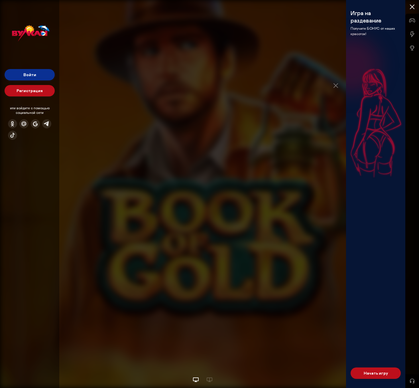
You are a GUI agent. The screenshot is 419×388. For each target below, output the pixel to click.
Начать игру (376, 373)
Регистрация (30, 90)
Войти (29, 74)
